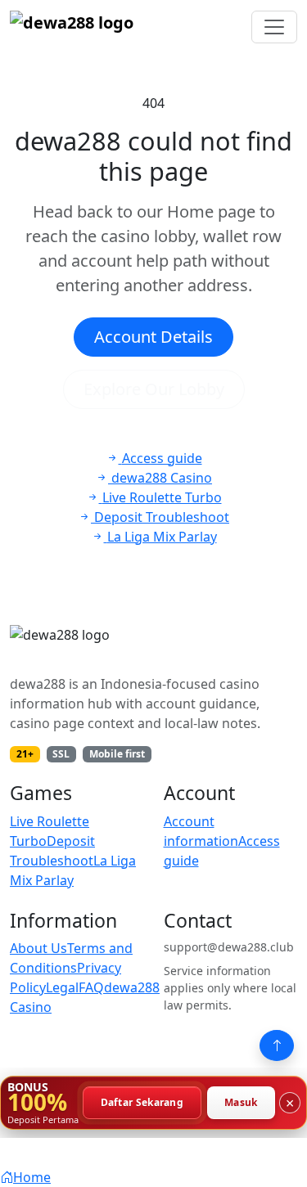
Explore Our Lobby (154, 389)
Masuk (241, 1102)
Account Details (153, 337)
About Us (38, 948)
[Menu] (274, 27)
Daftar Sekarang (142, 1102)
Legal (62, 987)
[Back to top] (277, 1045)
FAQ (91, 987)
